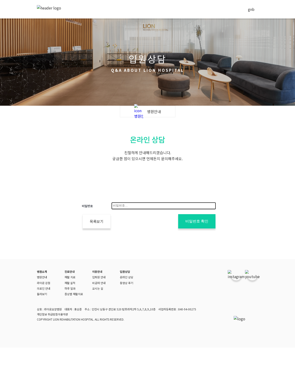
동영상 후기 (126, 283)
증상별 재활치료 (74, 294)
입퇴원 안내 (99, 277)
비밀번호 (87, 206)
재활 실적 (70, 283)
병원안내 (42, 277)
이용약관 (63, 314)
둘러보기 (42, 294)
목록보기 (96, 221)
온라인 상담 (126, 277)
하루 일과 (70, 288)
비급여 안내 (99, 283)
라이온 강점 (43, 283)
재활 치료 (70, 277)
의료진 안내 (43, 288)
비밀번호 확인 (196, 221)
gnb (251, 9)
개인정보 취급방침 (47, 314)
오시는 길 (97, 288)
